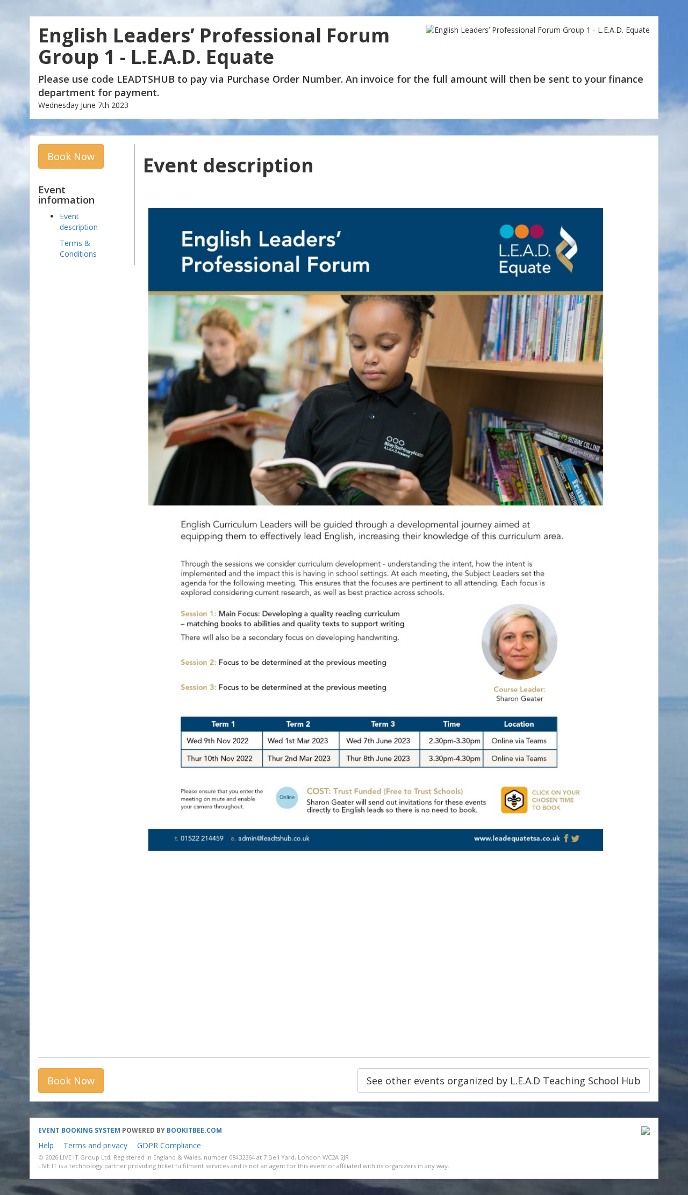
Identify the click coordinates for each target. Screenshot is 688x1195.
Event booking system (79, 1130)
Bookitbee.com (194, 1130)
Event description (79, 221)
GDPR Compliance (169, 1145)
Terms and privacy (95, 1145)
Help (46, 1145)
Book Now (71, 156)
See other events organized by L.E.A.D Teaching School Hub (504, 1080)
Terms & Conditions (78, 248)
